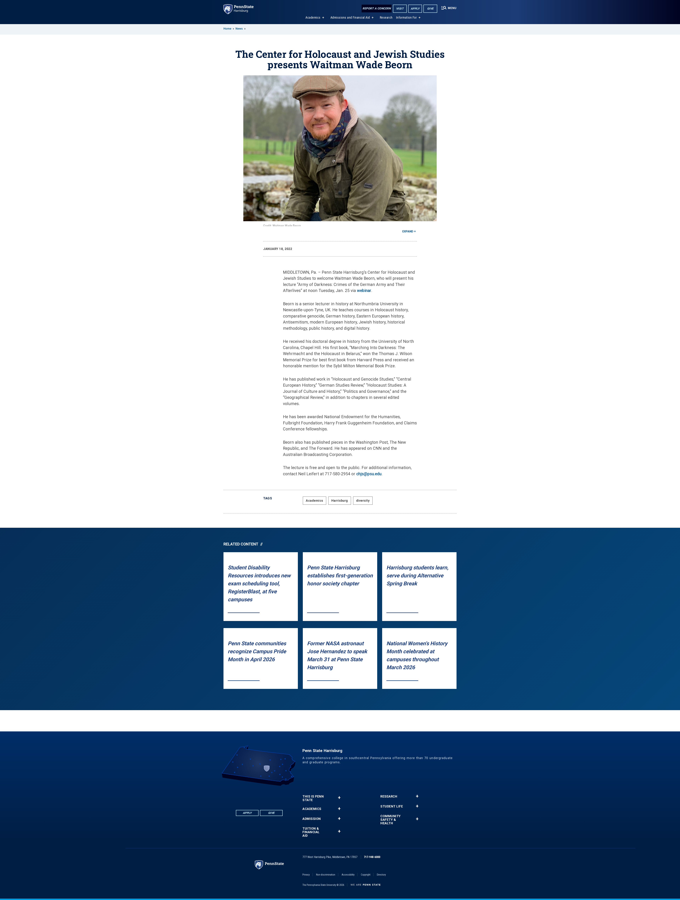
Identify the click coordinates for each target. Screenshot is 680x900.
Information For (406, 17)
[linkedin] (250, 796)
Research (386, 17)
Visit (400, 8)
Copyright (365, 874)
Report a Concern (376, 8)
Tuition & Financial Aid (311, 832)
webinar (364, 290)
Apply (415, 8)
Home (227, 28)
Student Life (391, 806)
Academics (313, 17)
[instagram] (277, 796)
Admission (311, 819)
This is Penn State (313, 798)
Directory (381, 874)
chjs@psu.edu (368, 474)
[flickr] (259, 796)
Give (430, 8)
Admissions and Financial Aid (350, 17)
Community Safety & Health (390, 819)
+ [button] (339, 798)
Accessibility (348, 874)
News (239, 28)
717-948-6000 (372, 857)
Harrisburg (339, 500)
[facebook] (240, 796)
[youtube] (268, 796)
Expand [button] (407, 231)
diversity (363, 500)
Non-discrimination (325, 874)
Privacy (306, 874)
